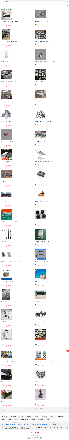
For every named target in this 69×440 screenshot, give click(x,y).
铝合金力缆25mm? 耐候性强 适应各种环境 (43, 321)
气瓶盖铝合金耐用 (38, 221)
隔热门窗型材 (40, 419)
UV (21, 411)
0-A (1, 411)
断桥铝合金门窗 (4, 416)
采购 (67, 350)
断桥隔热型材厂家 (55, 424)
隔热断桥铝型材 (48, 419)
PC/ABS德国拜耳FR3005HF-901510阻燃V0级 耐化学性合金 (47, 361)
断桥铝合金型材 (13, 416)
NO (14, 411)
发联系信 (3, 25)
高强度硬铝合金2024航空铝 (40, 141)
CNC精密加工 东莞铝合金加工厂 (9, 141)
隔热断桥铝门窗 (44, 416)
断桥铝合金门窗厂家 (38, 424)
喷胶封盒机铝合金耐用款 (42, 201)
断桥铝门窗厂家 (31, 423)
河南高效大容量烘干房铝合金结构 (9, 301)
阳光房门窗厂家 (11, 424)
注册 (37, 432)
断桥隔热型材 (4, 419)
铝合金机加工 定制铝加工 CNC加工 (42, 21)
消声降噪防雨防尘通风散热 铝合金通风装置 (11, 261)
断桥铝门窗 (21, 416)
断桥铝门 (10, 419)
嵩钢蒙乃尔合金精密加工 (40, 341)
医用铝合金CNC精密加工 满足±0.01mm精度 (46, 61)
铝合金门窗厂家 (18, 423)
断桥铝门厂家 (25, 423)
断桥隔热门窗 (60, 416)
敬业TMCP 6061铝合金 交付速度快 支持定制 (9, 41)
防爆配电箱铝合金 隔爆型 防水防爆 (42, 241)
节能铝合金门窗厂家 (19, 424)
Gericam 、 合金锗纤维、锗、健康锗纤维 (9, 341)
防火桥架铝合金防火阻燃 (5, 161)
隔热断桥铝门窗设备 (24, 419)
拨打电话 (9, 25)
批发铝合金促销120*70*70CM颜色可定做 (9, 221)
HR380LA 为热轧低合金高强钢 (7, 361)
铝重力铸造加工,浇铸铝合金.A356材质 (44, 41)
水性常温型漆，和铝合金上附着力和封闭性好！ (10, 21)
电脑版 (36, 435)
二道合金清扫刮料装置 (7, 381)
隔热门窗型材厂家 (54, 423)
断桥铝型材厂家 (46, 423)
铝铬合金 (37, 381)
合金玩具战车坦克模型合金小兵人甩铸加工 (43, 401)
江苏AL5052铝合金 (39, 81)
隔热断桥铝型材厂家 (39, 423)
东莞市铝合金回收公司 (5, 101)
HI (9, 411)
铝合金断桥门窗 (28, 416)
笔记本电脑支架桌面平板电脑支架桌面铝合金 (44, 161)
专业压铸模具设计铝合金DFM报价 (42, 181)
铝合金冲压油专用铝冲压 (8, 61)
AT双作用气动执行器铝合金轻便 (43, 281)
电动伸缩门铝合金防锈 (5, 201)
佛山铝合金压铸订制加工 (8, 121)
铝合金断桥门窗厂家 (62, 423)
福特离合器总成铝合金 (5, 321)
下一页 (37, 408)
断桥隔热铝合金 (52, 416)
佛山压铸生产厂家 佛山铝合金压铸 (44, 121)
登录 (32, 432)
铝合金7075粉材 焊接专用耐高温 (7, 281)
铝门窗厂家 (12, 423)
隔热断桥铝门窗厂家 (47, 424)
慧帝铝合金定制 (4, 181)
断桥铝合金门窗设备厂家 (29, 424)
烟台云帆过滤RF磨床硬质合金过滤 (9, 401)
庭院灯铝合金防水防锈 (5, 241)
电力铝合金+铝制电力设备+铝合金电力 (10, 81)
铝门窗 (16, 419)
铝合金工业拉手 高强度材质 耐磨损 (42, 261)
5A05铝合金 (37, 101)
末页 (41, 408)
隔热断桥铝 (36, 416)
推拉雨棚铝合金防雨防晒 (40, 301)
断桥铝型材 (33, 419)
